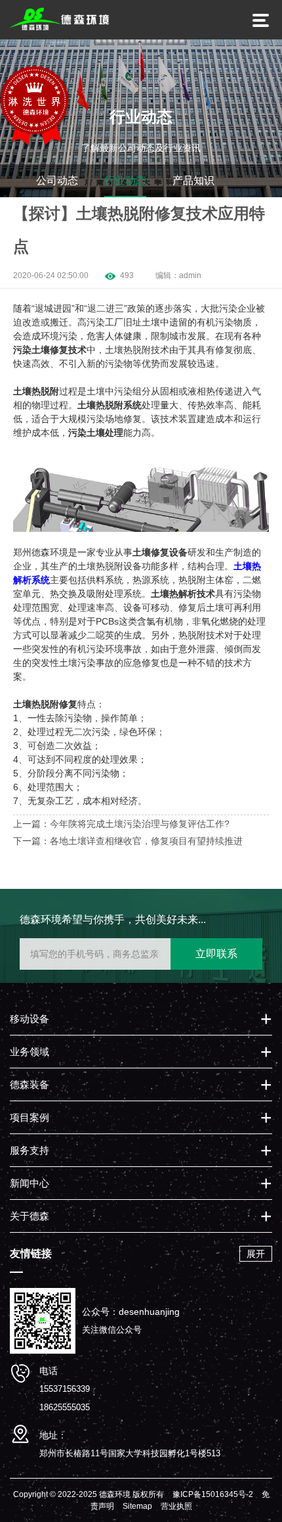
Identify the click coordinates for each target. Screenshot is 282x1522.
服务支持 (29, 1150)
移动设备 (29, 1018)
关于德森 (29, 1216)
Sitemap (137, 1506)
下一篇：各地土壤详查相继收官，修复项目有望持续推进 (128, 841)
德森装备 (29, 1084)
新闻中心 (29, 1183)
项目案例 (29, 1117)
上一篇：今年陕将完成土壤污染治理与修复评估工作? (121, 824)
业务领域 (29, 1051)
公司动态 (57, 180)
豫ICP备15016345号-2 (212, 1494)
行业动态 (125, 180)
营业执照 (176, 1506)
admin (190, 275)
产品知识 (193, 180)
